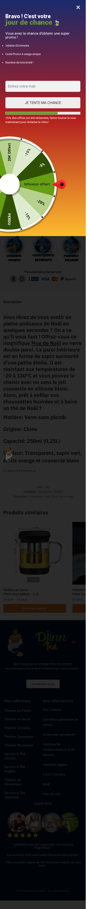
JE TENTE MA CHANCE (43, 102)
